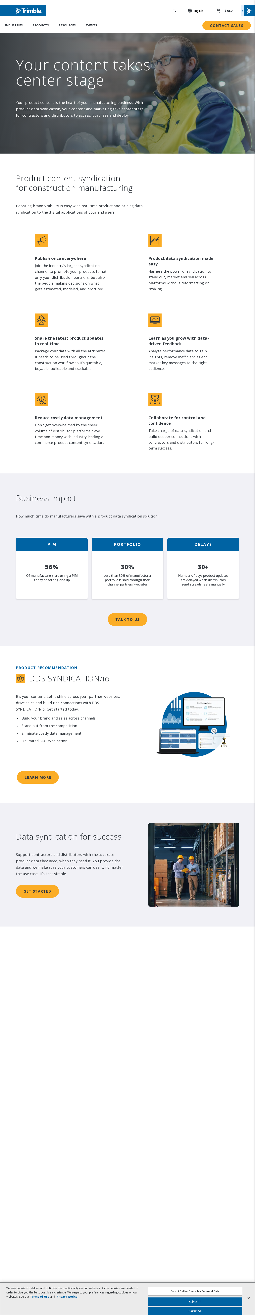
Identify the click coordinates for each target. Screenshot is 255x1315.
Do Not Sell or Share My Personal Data (195, 1291)
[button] (193, 10)
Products (41, 25)
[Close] (248, 1298)
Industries (14, 25)
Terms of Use (39, 1296)
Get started (37, 891)
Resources (67, 25)
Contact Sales (226, 25)
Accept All (195, 1310)
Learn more (38, 777)
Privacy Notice (67, 1296)
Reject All (195, 1301)
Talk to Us (127, 619)
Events (91, 25)
